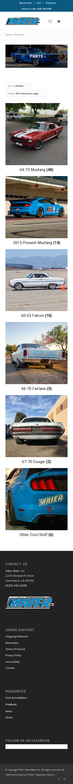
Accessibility (12, 661)
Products (11, 704)
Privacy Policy (13, 655)
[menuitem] (26, 3)
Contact (9, 668)
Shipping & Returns (16, 636)
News (8, 711)
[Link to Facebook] (59, 779)
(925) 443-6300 (16, 585)
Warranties (12, 643)
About (8, 717)
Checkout (50, 2)
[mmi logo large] (30, 21)
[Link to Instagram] (65, 779)
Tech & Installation (16, 697)
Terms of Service (15, 649)
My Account (25, 2)
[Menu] (50, 21)
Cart (38, 2)
